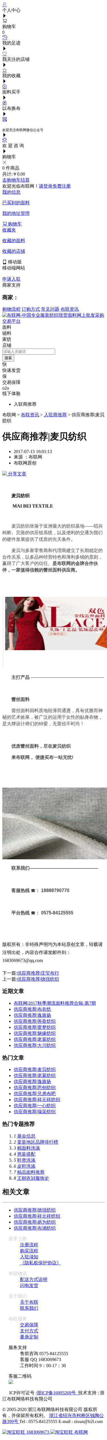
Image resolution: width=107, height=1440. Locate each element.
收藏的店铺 (13, 251)
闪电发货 (29, 1285)
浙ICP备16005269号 (57, 1392)
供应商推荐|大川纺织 (35, 1045)
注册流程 (29, 1244)
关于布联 (29, 1302)
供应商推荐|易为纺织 (35, 1222)
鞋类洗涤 (26, 1160)
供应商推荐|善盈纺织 (35, 1021)
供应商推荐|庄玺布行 (38, 973)
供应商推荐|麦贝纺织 (35, 1069)
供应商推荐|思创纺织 (35, 1087)
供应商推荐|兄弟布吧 (35, 1093)
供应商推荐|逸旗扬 (32, 1015)
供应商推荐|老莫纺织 (35, 1039)
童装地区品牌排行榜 (37, 1142)
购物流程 (11, 309)
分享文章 (16, 473)
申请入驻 (11, 279)
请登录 (46, 186)
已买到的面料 (16, 202)
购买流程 (29, 1250)
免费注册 (62, 186)
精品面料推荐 (31, 1172)
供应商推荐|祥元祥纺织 (37, 1099)
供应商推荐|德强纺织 (38, 979)
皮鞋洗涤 (26, 1166)
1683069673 (37, 1432)
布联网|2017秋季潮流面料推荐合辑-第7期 (55, 1003)
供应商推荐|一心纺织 (35, 1105)
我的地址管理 (16, 213)
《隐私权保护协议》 (40, 1262)
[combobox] (28, 352)
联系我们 (29, 1308)
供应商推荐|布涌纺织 (35, 1228)
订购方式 (31, 309)
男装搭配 (26, 1154)
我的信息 (11, 192)
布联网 (80, 1432)
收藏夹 (9, 230)
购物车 (14, 223)
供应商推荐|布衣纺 (32, 1009)
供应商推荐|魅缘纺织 (35, 1033)
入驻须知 (29, 1256)
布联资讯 (69, 309)
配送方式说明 (33, 1279)
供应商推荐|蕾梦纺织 (35, 1027)
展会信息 (26, 1136)
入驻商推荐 (55, 414)
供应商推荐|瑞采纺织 (35, 1111)
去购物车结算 (16, 180)
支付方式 (29, 1330)
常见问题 (50, 309)
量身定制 (29, 1336)
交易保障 (29, 1324)
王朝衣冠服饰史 (33, 1178)
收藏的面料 (13, 240)
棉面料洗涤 (28, 1148)
